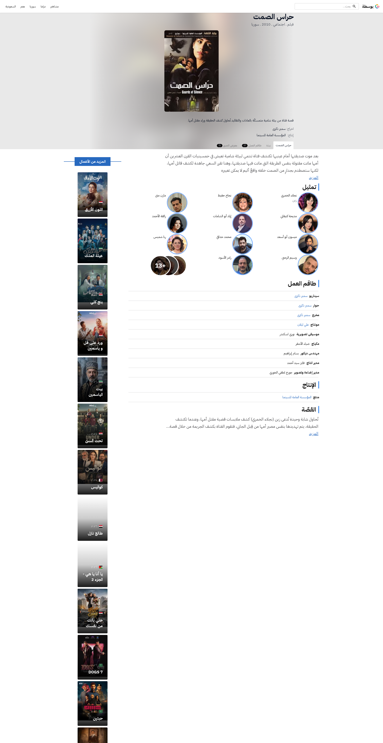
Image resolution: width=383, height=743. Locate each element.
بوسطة (367, 6)
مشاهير (54, 6)
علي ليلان (303, 324)
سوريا (33, 6)
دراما (43, 6)
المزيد (313, 177)
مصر (23, 6)
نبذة (268, 145)
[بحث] (354, 6)
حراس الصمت (283, 145)
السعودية (11, 6)
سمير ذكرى (279, 128)
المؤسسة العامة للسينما (271, 135)
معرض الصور (227, 145)
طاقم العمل (253, 145)
